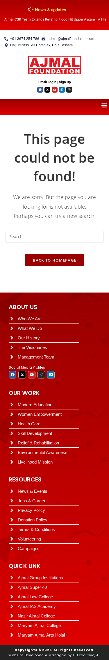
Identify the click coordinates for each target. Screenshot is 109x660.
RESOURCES (25, 479)
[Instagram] (69, 90)
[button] (104, 105)
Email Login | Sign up (54, 82)
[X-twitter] (47, 90)
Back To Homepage (54, 260)
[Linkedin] (62, 90)
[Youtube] (55, 90)
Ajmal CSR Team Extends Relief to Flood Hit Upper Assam (49, 19)
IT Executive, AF (87, 655)
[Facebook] (40, 90)
